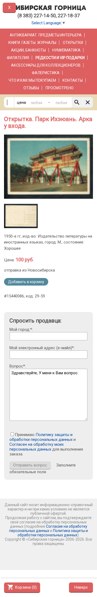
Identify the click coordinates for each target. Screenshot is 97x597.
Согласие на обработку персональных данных (48, 528)
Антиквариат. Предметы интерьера (46, 35)
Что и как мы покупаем (32, 80)
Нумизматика (66, 50)
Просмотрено (60, 88)
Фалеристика (46, 73)
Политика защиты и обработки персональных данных (53, 533)
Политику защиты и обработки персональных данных (40, 437)
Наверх (81, 587)
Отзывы (31, 88)
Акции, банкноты (28, 50)
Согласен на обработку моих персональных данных (36, 447)
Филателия (18, 58)
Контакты (73, 80)
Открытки (73, 42)
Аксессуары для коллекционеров (46, 65)
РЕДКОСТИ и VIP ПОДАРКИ (60, 58)
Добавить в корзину (26, 282)
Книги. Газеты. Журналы (32, 42)
